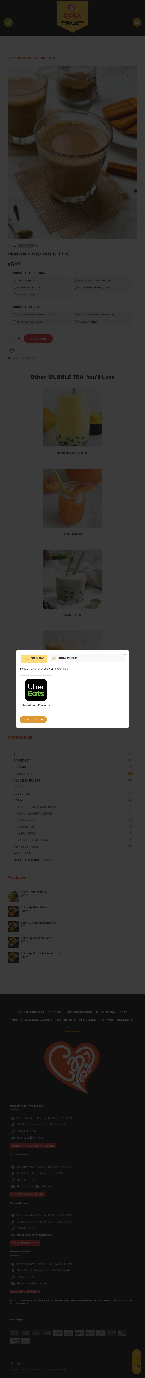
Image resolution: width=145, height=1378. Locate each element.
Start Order (33, 719)
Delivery (37, 658)
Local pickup (67, 658)
